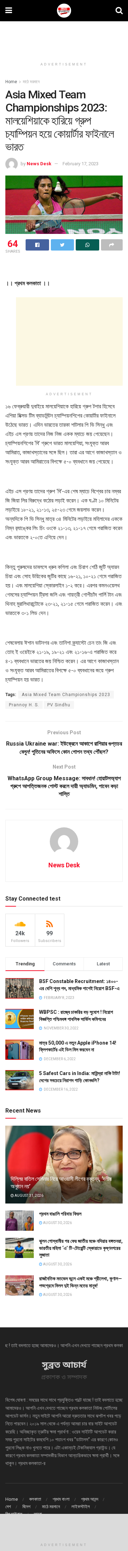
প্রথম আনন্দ (89, 1499)
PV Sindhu (58, 704)
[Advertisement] (64, 37)
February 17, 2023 (80, 163)
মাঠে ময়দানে (31, 81)
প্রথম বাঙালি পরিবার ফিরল (60, 1214)
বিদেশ (26, 1506)
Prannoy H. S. (24, 704)
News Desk (39, 163)
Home (11, 81)
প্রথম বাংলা (61, 1499)
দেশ (8, 1506)
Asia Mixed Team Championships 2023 (66, 694)
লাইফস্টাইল (80, 1506)
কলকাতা (35, 1499)
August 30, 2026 (57, 1223)
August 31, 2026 (28, 1195)
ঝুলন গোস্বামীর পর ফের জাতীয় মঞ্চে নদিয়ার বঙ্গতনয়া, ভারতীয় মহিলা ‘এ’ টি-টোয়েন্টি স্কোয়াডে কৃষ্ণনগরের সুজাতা (81, 1248)
